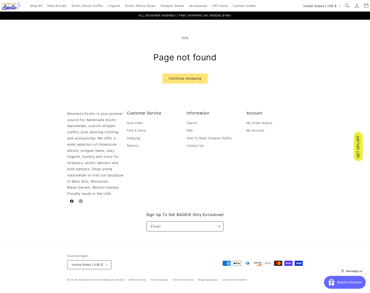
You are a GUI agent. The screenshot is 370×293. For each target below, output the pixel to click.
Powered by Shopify (112, 279)
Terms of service (183, 279)
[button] (347, 5)
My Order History (259, 123)
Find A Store (136, 130)
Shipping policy (208, 279)
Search (192, 123)
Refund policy (137, 279)
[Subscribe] (218, 226)
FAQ (190, 130)
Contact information (234, 279)
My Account (255, 130)
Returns (133, 145)
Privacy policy (159, 279)
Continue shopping (185, 78)
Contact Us (195, 145)
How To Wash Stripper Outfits (209, 138)
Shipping (133, 138)
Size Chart (135, 123)
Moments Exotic (89, 279)
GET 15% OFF (358, 146)
